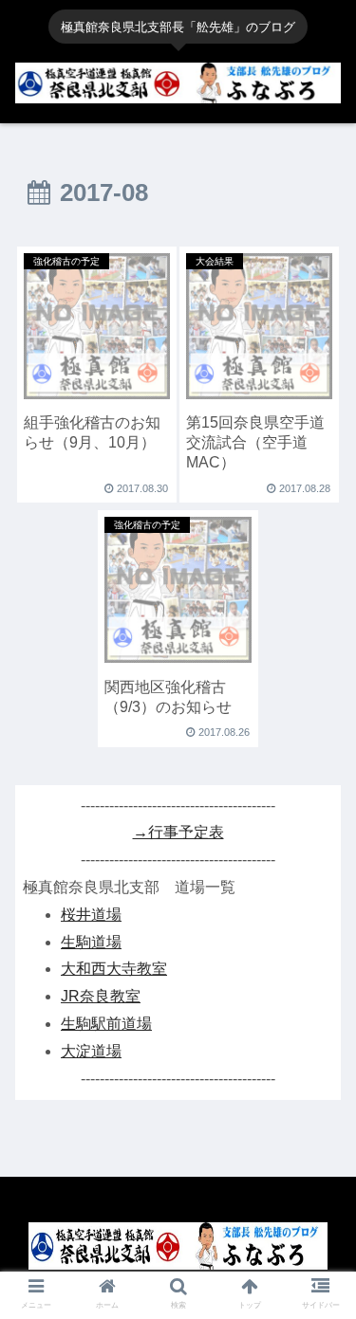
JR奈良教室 (101, 996)
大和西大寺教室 (114, 969)
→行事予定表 (178, 832)
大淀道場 (91, 1051)
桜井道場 (91, 915)
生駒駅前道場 (106, 1024)
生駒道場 (91, 942)
